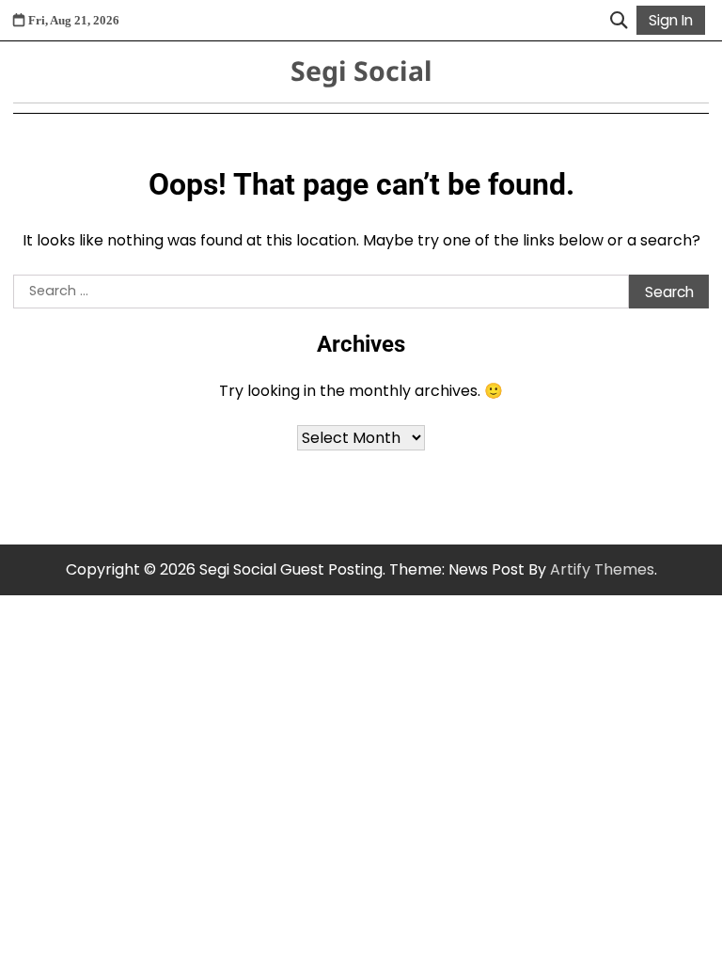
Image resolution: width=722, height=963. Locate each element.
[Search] (618, 21)
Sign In (671, 20)
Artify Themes (602, 569)
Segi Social (361, 70)
